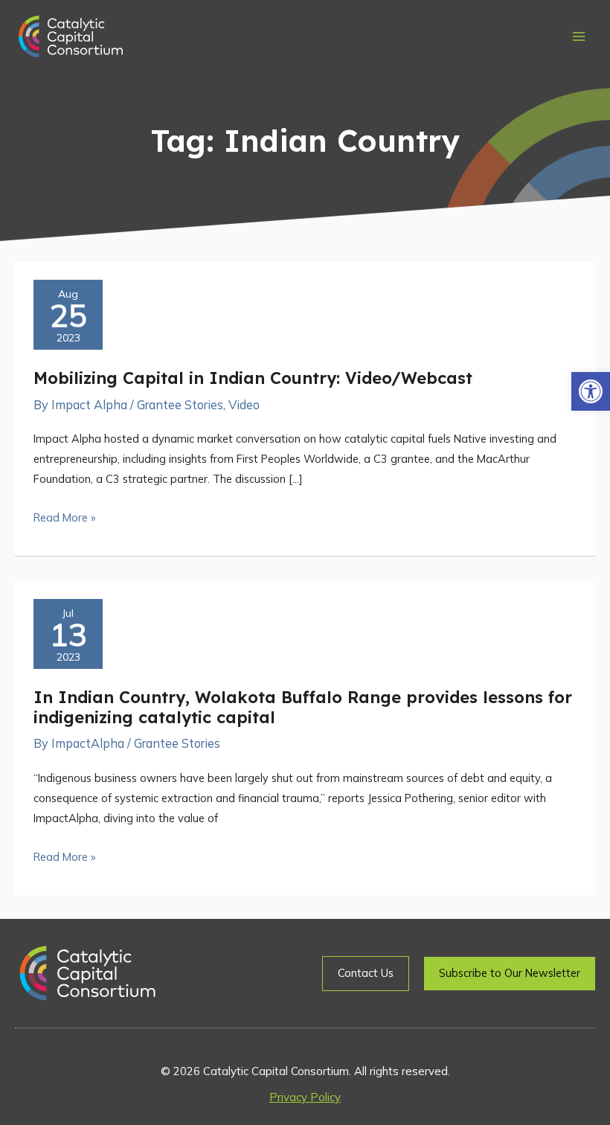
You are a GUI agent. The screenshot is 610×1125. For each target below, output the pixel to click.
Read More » (64, 516)
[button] (590, 391)
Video (244, 404)
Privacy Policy (305, 1097)
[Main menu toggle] (578, 37)
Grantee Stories (180, 404)
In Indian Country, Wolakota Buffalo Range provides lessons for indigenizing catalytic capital (302, 707)
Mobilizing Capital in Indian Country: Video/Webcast (252, 378)
